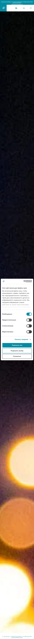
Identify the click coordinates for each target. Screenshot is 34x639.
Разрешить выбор (17, 351)
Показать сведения (21, 339)
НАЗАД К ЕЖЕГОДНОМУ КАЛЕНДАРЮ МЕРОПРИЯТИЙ (18, 637)
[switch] (29, 319)
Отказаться (17, 356)
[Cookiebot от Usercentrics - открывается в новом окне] (24, 281)
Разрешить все (17, 345)
